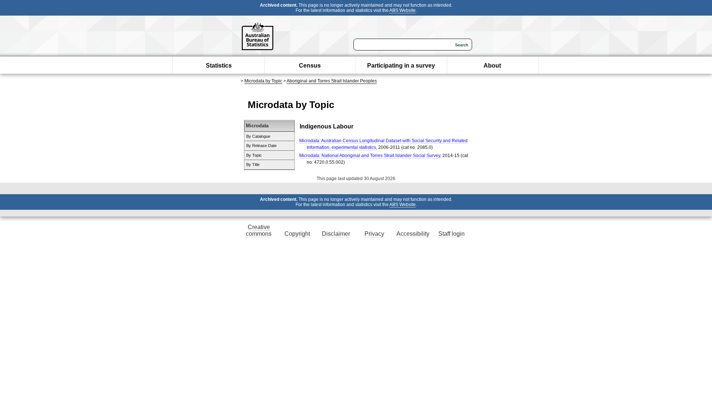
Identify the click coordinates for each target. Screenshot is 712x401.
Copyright (297, 234)
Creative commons (258, 230)
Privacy (374, 234)
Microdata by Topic (263, 81)
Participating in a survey (401, 65)
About (492, 65)
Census (310, 65)
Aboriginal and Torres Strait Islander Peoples (332, 81)
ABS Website (402, 10)
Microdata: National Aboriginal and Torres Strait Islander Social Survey (369, 155)
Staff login (451, 234)
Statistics (219, 65)
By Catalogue (258, 136)
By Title (253, 164)
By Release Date (261, 145)
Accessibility (412, 234)
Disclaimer (336, 234)
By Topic (254, 155)
